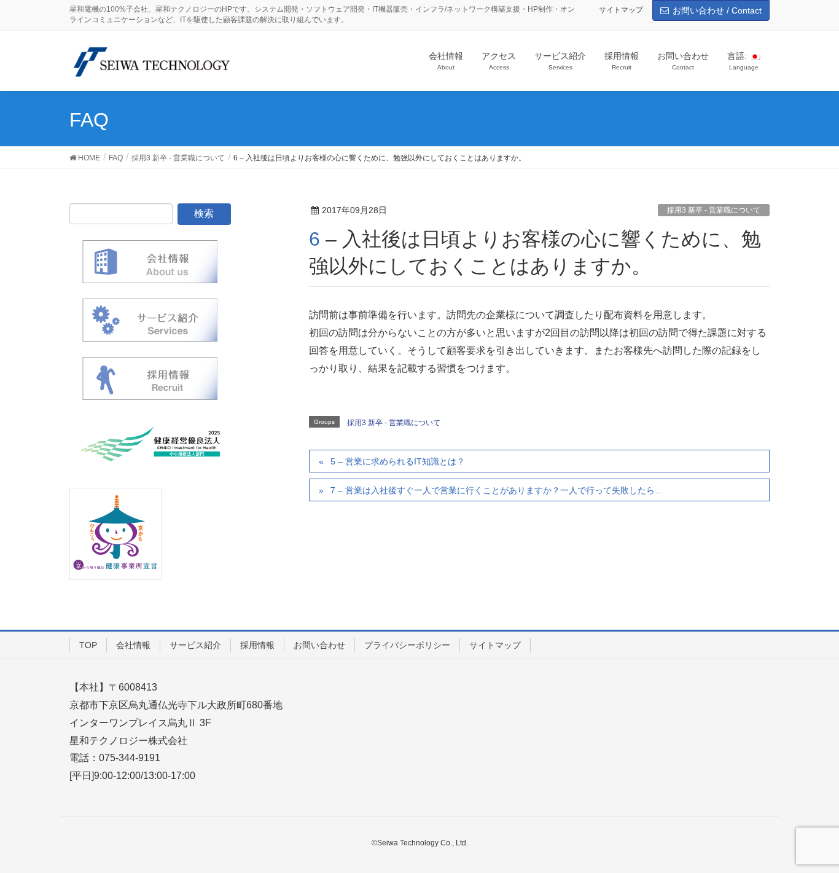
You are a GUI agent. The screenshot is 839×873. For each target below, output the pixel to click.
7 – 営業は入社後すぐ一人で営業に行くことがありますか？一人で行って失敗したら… (496, 490)
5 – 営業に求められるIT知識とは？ (397, 461)
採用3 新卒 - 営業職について (713, 210)
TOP (88, 645)
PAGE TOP (808, 835)
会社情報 (133, 645)
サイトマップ (621, 10)
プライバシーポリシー (407, 645)
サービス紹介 (195, 645)
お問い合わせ (319, 645)
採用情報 (257, 645)
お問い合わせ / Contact (717, 10)
